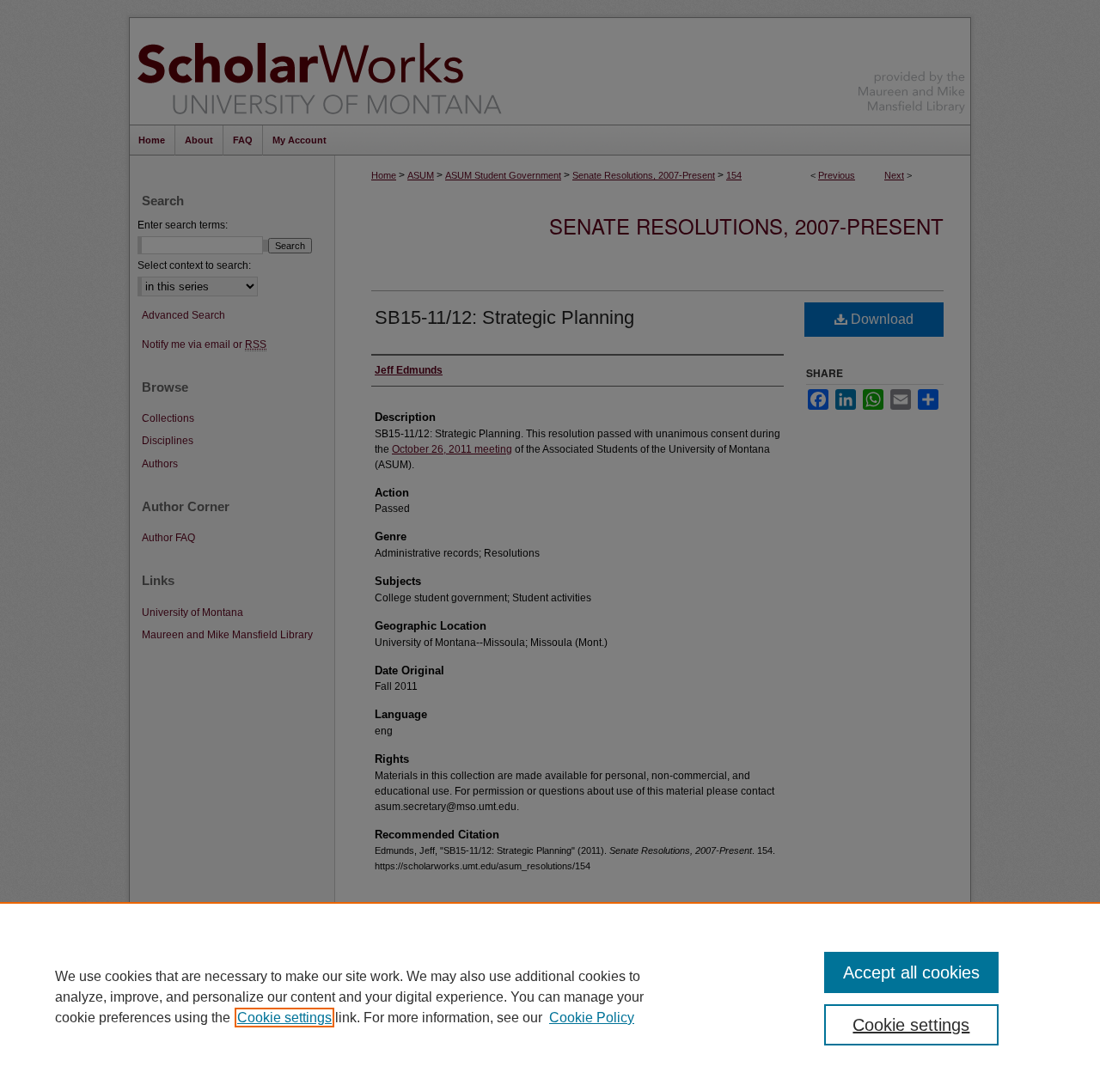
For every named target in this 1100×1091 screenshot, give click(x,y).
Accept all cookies (911, 972)
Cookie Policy (591, 1017)
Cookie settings (284, 1017)
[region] (550, 996)
